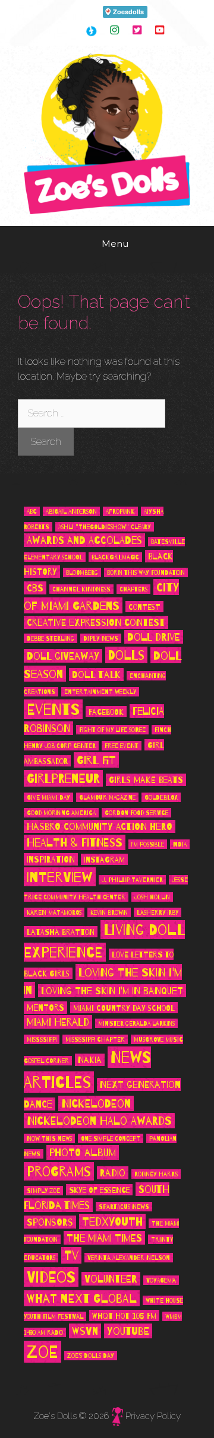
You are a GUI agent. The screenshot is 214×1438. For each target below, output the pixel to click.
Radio (112, 1173)
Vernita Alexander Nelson (128, 1258)
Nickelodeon (96, 1104)
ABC (32, 512)
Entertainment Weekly (100, 692)
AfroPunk (120, 512)
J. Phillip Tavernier (132, 880)
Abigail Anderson (71, 512)
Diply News (100, 638)
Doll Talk (96, 675)
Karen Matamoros (54, 913)
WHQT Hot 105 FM (124, 1316)
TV (71, 1256)
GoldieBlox (161, 797)
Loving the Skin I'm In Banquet (112, 991)
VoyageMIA (161, 1280)
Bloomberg (82, 573)
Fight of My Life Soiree (112, 730)
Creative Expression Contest (96, 623)
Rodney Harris (156, 1174)
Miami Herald (58, 1022)
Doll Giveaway (63, 656)
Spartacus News (124, 1207)
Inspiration (51, 860)
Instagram (104, 859)
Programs (59, 1172)
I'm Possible (147, 844)
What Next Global (82, 1299)
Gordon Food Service (136, 813)
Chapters (133, 589)
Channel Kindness (81, 589)
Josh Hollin (152, 897)
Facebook (106, 712)
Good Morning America (61, 813)
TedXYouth (112, 1222)
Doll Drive (153, 637)
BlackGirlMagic (115, 557)
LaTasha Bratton (61, 932)
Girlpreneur (63, 779)
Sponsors (50, 1222)
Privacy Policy (153, 1416)
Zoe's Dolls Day (90, 1356)
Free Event (122, 746)
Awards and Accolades (84, 540)
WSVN (85, 1331)
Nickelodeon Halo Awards (99, 1121)
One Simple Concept (110, 1139)
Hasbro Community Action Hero (99, 827)
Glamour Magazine (107, 797)
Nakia (90, 1060)
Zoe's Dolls (55, 1416)
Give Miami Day (48, 797)
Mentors (45, 1008)
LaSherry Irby (157, 913)
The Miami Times (104, 1238)
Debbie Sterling (50, 638)
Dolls (126, 655)
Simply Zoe (43, 1191)
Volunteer (110, 1279)
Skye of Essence (99, 1190)
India (180, 844)
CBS (35, 588)
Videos (51, 1277)
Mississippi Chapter (95, 1039)
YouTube (128, 1331)
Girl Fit (96, 760)
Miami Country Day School (124, 1008)
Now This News (49, 1139)
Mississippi (41, 1039)
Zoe (42, 1352)
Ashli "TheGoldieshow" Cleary (104, 527)
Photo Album (82, 1153)
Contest (144, 607)
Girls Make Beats (146, 780)
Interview (60, 877)
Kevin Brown (109, 913)
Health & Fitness (74, 843)
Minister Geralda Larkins (136, 1023)
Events (53, 709)
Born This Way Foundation (146, 573)
